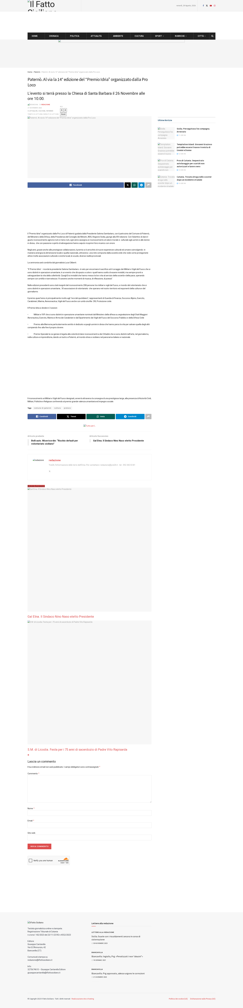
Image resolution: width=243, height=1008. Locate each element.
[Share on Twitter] (128, 185)
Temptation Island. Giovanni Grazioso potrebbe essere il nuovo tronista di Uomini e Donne (194, 147)
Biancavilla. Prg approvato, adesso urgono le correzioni (118, 973)
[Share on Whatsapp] (134, 185)
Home (35, 36)
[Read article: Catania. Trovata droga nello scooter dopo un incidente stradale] (166, 181)
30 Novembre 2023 (100, 943)
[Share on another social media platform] (148, 185)
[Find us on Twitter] (207, 5)
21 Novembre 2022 (35, 108)
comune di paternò (42, 408)
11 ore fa (182, 135)
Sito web (31, 833)
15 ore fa (182, 183)
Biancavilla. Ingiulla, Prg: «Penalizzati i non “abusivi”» (117, 956)
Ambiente (118, 36)
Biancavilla (97, 952)
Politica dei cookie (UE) (178, 999)
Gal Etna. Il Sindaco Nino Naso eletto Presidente (61, 616)
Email (31, 821)
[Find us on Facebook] (203, 5)
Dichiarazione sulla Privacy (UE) (202, 999)
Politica (74, 36)
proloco (67, 408)
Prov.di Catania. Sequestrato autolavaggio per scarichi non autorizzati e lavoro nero (190, 163)
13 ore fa (182, 170)
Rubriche (180, 36)
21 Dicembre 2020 (100, 977)
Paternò (37, 72)
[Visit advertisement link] (121, 54)
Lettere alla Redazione (103, 932)
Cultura (139, 36)
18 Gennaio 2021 (99, 960)
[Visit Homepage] (53, 5)
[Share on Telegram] (141, 185)
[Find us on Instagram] (214, 5)
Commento (34, 773)
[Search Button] (212, 36)
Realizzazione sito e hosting (83, 999)
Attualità (96, 36)
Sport (158, 36)
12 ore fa (182, 154)
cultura (57, 408)
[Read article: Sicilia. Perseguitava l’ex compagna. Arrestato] (166, 133)
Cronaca (53, 36)
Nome (31, 808)
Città (201, 36)
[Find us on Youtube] (211, 5)
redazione (45, 105)
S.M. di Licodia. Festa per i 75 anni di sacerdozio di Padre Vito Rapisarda (77, 749)
